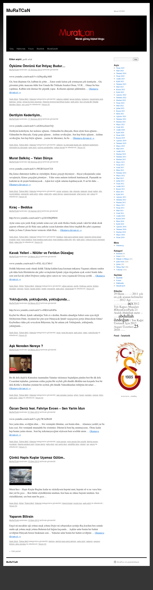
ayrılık (76, 286)
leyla (59, 332)
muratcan (13, 444)
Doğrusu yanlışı (85, 286)
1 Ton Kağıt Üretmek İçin (128, 321)
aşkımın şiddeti (63, 99)
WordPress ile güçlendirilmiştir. (128, 562)
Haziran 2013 (121, 159)
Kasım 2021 (120, 111)
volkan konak (59, 147)
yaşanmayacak (70, 194)
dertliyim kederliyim (90, 144)
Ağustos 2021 (121, 116)
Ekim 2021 (120, 113)
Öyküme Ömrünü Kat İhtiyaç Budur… (37, 65)
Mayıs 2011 (120, 205)
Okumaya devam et (83, 138)
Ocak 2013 (120, 167)
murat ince (77, 503)
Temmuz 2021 (121, 119)
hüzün (26, 288)
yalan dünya (58, 194)
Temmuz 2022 (121, 97)
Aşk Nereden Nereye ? (26, 345)
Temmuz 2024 (121, 73)
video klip (48, 194)
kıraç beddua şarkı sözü (42, 239)
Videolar (32, 99)
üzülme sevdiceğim (45, 147)
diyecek (76, 191)
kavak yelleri (35, 288)
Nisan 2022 (120, 103)
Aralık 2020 (120, 129)
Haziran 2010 (121, 232)
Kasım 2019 (120, 138)
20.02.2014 (123, 304)
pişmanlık (25, 194)
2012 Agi (125, 300)
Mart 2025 (120, 70)
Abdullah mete (131, 313)
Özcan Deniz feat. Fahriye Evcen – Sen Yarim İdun (47, 408)
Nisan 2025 (120, 68)
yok (88, 194)
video (41, 194)
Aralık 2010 (120, 216)
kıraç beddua (26, 239)
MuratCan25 (52, 48)
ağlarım (60, 144)
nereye (95, 395)
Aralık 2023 (120, 78)
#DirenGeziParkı (124, 310)
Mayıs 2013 (120, 162)
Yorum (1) (23, 447)
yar (88, 444)
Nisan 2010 (120, 237)
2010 (117, 330)
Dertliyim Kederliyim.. (25, 115)
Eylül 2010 (120, 224)
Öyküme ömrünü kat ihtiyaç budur (56, 101)
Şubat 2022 (120, 108)
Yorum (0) (46, 104)
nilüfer (43, 288)
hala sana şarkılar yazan (74, 236)
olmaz (19, 101)
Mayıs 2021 (120, 124)
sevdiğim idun (73, 444)
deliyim (52, 541)
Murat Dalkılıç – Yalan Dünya (31, 158)
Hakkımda (21, 48)
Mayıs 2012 (120, 175)
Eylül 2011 (120, 194)
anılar (59, 191)
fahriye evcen (92, 441)
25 (136, 326)
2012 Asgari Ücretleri (125, 325)
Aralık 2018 (120, 151)
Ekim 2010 (120, 221)
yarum (92, 444)
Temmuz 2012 (121, 173)
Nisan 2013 (120, 164)
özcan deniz (40, 444)
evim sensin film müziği (76, 441)
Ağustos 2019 (121, 140)
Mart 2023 (120, 86)
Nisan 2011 (120, 207)
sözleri (83, 444)
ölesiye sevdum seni (26, 444)
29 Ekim (119, 294)
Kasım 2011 (120, 189)
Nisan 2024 (120, 76)
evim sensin (61, 441)
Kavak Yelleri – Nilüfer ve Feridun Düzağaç (41, 252)
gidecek (84, 191)
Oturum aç (120, 245)
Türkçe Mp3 (23, 99)
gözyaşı (20, 288)
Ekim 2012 (120, 170)
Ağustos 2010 (121, 226)
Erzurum (119, 253)
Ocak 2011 (120, 213)
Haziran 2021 (121, 121)
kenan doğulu (75, 99)
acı (130, 303)
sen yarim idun (61, 444)
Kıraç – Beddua (20, 207)
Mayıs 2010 (120, 234)
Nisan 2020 (120, 135)
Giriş (12, 48)
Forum (31, 48)
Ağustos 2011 (121, 197)
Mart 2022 (120, 105)
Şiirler (21, 286)
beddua (60, 236)
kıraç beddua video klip (62, 239)
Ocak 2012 (120, 183)
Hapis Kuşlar (67, 503)
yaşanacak (69, 288)
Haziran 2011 (121, 202)
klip (100, 191)
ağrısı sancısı (67, 286)
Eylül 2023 (120, 81)
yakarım (89, 541)
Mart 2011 (120, 210)
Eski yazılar (15, 551)
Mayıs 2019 (120, 146)
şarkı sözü (75, 101)
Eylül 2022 (120, 92)
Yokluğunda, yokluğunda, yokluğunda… (39, 299)
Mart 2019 (120, 148)
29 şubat (116, 300)
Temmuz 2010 (121, 229)
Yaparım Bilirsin (21, 516)
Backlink (40, 48)
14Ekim (122, 330)
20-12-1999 (128, 294)
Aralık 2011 (120, 186)
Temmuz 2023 (121, 84)
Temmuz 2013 (121, 156)
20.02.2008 (134, 300)
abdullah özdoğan (124, 317)
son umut (25, 104)
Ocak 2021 (120, 127)
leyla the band (67, 332)
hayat (90, 191)
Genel (118, 256)
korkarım (85, 99)
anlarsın (65, 191)
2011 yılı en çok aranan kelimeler (128, 295)
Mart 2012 (120, 178)
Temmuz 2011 (121, 199)
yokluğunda (93, 332)
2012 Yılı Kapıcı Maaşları (126, 305)
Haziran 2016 (121, 154)
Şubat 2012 (120, 181)
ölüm (101, 395)
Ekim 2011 (120, 191)
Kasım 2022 (120, 89)
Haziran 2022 (121, 100)
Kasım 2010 (120, 218)
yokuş (92, 194)
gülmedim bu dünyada (18, 147)
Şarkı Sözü (13, 99)
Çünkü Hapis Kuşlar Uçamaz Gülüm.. (37, 457)
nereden (88, 395)
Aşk (70, 191)
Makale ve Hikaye (122, 259)
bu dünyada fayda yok (73, 144)
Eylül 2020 (120, 132)
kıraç (18, 239)
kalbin (95, 191)
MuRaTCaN (18, 10)
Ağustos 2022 (121, 95)
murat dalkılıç (14, 194)
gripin (76, 395)
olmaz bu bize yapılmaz (32, 101)
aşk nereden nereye (65, 395)
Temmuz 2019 (121, 143)
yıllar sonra (81, 194)
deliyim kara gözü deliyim (66, 541)
